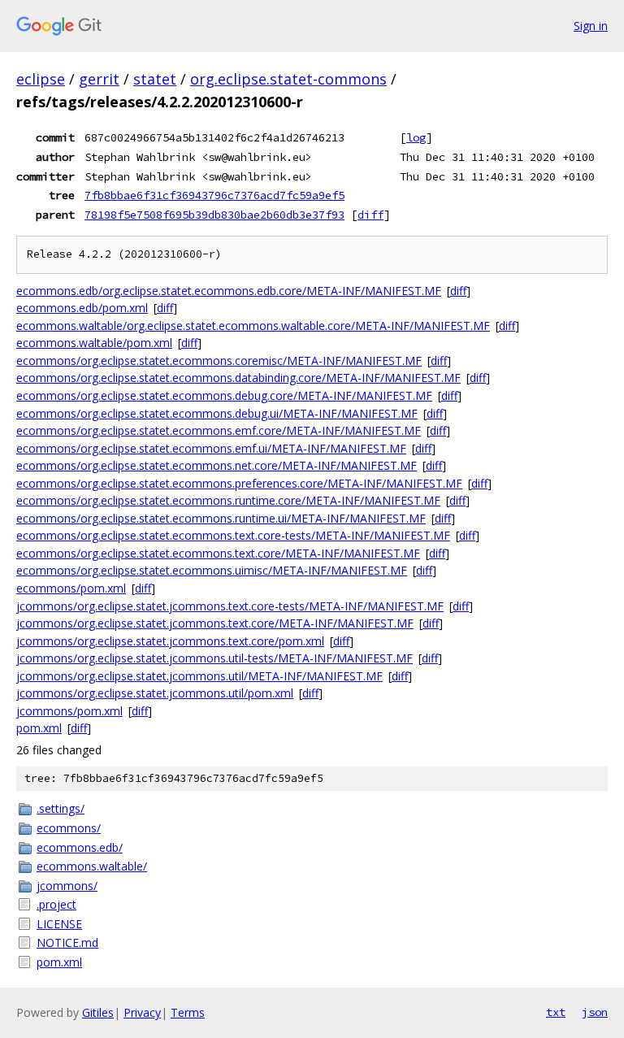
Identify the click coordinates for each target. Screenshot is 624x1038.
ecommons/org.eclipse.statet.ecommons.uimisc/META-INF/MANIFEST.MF (211, 570)
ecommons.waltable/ (92, 866)
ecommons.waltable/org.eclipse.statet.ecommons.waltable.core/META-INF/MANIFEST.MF (253, 325)
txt (556, 1012)
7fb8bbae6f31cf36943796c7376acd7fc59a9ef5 (214, 195)
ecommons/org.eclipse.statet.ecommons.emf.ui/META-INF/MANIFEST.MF (211, 448)
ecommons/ (69, 828)
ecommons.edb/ (80, 847)
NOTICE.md (67, 942)
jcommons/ (67, 885)
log (416, 137)
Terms (188, 1012)
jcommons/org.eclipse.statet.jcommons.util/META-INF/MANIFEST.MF (199, 676)
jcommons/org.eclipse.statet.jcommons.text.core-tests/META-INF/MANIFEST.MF (230, 606)
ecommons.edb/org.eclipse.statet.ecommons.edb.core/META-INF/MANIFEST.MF (228, 290)
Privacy (142, 1012)
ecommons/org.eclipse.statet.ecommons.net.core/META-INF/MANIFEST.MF (216, 465)
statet (154, 79)
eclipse (40, 79)
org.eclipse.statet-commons (288, 79)
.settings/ (60, 808)
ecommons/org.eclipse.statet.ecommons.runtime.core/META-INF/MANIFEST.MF (228, 500)
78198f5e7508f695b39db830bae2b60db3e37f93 (214, 214)
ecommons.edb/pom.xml (82, 307)
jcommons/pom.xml (69, 711)
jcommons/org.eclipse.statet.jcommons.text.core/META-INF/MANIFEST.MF (215, 623)
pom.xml (39, 728)
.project (56, 904)
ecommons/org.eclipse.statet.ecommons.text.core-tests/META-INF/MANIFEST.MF (233, 535)
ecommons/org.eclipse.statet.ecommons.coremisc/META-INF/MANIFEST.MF (219, 360)
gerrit (99, 79)
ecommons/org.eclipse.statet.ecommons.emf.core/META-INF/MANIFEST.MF (218, 430)
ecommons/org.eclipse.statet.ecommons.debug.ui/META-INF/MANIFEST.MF (217, 413)
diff (371, 214)
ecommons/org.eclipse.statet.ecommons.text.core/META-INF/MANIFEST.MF (218, 553)
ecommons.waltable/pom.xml (94, 342)
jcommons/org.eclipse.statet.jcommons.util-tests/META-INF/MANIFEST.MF (214, 658)
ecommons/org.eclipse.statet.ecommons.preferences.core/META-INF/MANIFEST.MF (239, 483)
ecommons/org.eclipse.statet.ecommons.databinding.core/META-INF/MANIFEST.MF (238, 377)
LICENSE (59, 924)
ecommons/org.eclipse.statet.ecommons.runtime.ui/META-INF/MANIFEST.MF (221, 518)
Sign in (591, 25)
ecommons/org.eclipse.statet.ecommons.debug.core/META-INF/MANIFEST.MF (224, 395)
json (595, 1012)
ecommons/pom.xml (71, 588)
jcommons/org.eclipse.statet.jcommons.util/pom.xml (154, 693)
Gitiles (98, 1012)
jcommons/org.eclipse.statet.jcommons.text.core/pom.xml (170, 641)
